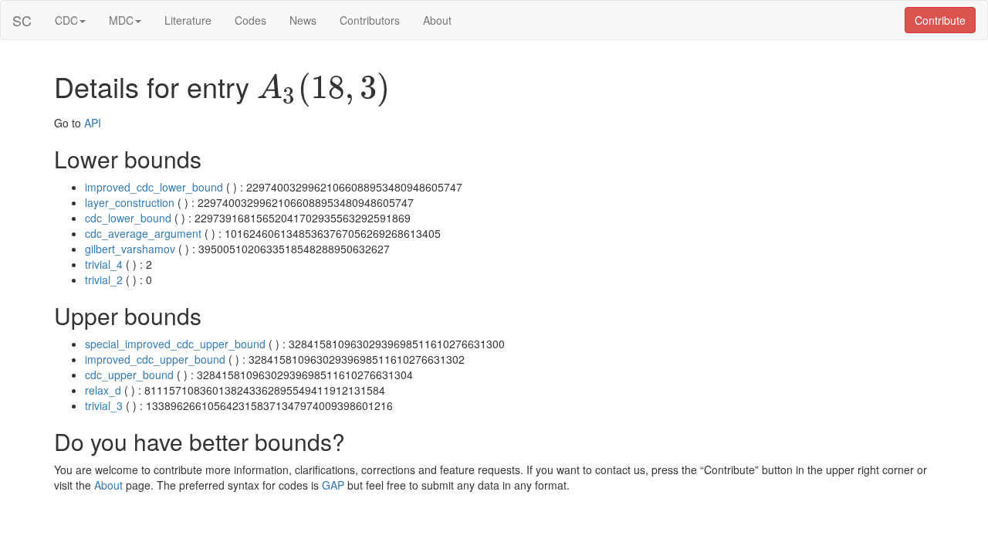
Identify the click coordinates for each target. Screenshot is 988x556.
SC (22, 20)
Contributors (370, 20)
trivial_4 (104, 264)
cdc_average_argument (143, 233)
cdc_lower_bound (128, 217)
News (302, 20)
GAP (333, 485)
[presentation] (323, 89)
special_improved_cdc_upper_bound (175, 343)
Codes (250, 20)
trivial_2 (104, 279)
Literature (187, 20)
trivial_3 (104, 405)
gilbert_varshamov (130, 248)
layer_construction (129, 202)
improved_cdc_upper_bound (155, 359)
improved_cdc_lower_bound (154, 187)
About (437, 20)
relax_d (103, 390)
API (92, 123)
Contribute (940, 20)
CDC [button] (66, 20)
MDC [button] (121, 20)
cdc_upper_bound (129, 374)
